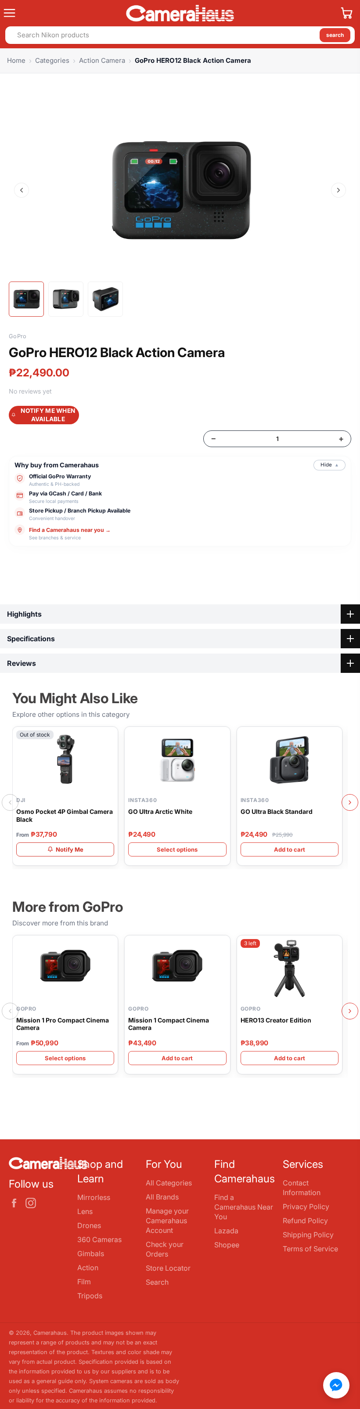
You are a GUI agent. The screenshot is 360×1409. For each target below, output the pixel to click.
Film (84, 1281)
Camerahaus (50, 1333)
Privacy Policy (306, 1206)
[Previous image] (21, 190)
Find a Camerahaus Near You (243, 1207)
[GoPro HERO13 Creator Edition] (289, 968)
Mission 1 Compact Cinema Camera (168, 1024)
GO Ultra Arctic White (160, 811)
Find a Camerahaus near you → (70, 530)
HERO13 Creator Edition (276, 1020)
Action (87, 1267)
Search (157, 1282)
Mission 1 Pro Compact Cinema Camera (62, 1024)
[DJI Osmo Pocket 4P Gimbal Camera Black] (65, 760)
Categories (52, 60)
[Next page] (350, 802)
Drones (89, 1225)
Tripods (89, 1295)
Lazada (226, 1230)
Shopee (226, 1244)
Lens (85, 1211)
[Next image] (338, 190)
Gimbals (90, 1253)
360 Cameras (99, 1239)
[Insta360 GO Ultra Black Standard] (289, 760)
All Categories (169, 1182)
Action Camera (102, 60)
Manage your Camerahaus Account (167, 1221)
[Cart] (346, 13)
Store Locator (168, 1268)
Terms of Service (310, 1248)
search (335, 35)
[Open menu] (61, 13)
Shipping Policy (308, 1234)
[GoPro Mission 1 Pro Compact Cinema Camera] (65, 968)
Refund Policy (305, 1220)
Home (16, 60)
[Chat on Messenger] (336, 1385)
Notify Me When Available (48, 415)
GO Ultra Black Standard (277, 811)
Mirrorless (93, 1197)
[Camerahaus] (180, 13)
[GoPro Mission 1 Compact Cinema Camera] (177, 968)
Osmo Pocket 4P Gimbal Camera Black (64, 815)
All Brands (162, 1196)
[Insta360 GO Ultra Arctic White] (177, 760)
